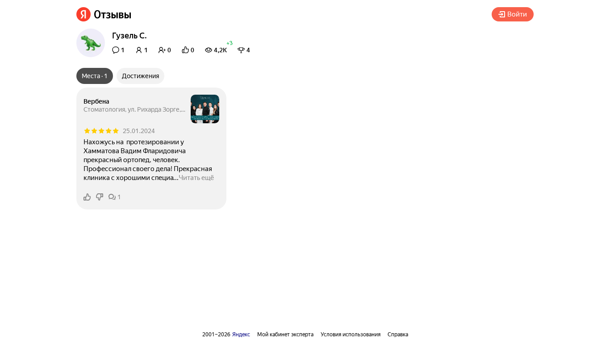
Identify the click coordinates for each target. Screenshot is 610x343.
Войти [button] (517, 14)
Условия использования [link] (350, 334)
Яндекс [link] (241, 334)
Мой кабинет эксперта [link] (285, 334)
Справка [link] (398, 334)
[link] (103, 14)
